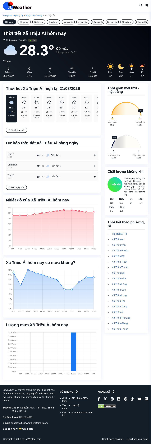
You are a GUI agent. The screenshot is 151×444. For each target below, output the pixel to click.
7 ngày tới (82, 22)
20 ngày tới (127, 22)
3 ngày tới (53, 22)
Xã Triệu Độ (118, 256)
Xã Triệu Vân (119, 245)
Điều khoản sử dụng (137, 439)
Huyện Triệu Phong (34, 15)
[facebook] (99, 399)
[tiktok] (132, 399)
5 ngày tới (68, 22)
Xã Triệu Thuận (120, 267)
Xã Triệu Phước (120, 250)
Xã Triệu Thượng (121, 318)
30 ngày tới (141, 22)
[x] (105, 399)
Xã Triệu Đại (118, 273)
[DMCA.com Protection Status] (107, 406)
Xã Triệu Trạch (119, 262)
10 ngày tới (97, 22)
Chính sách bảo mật (112, 439)
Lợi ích (64, 413)
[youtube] (139, 399)
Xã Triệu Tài (118, 301)
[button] (147, 6)
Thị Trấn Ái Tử (119, 234)
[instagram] (112, 399)
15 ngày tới (112, 22)
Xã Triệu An (118, 239)
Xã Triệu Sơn (119, 290)
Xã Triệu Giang (120, 323)
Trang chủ (7, 15)
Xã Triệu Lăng (119, 284)
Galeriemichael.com (82, 412)
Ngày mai (38, 22)
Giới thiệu (64, 399)
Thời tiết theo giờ (16, 130)
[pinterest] (125, 399)
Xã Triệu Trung (119, 306)
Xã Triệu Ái (118, 312)
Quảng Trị (18, 15)
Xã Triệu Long (119, 295)
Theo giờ (24, 22)
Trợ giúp (64, 406)
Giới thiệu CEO (80, 398)
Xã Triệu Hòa (119, 278)
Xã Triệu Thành (120, 329)
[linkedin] (118, 399)
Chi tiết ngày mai (16, 187)
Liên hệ (75, 405)
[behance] (146, 399)
